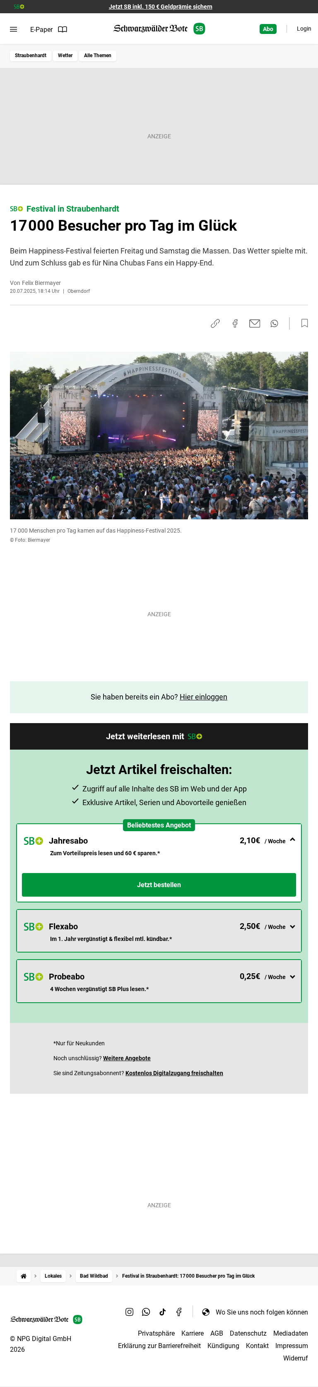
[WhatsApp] (146, 1312)
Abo (268, 29)
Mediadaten (290, 1333)
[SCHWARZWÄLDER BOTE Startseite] (159, 29)
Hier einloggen (203, 696)
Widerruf (295, 1358)
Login (304, 28)
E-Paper (41, 30)
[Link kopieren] (215, 323)
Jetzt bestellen (159, 885)
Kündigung (223, 1346)
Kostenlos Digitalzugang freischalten (174, 1073)
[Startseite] (24, 1276)
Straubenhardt (30, 55)
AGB (216, 1333)
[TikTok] (162, 1312)
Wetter (65, 55)
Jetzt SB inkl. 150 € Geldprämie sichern (160, 6)
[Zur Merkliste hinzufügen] (302, 323)
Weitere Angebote (127, 1058)
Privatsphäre (156, 1333)
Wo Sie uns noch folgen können (262, 1312)
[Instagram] (129, 1312)
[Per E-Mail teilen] (255, 323)
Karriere (192, 1333)
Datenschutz (248, 1333)
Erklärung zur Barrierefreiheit (159, 1346)
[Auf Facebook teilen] (235, 323)
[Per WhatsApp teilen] (274, 323)
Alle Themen (97, 55)
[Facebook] (179, 1312)
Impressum (291, 1346)
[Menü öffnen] (13, 29)
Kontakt (257, 1346)
